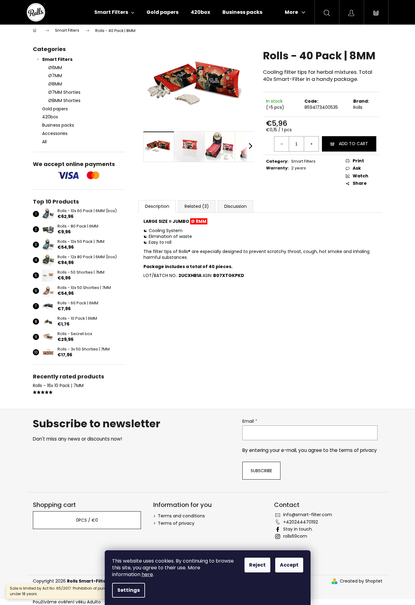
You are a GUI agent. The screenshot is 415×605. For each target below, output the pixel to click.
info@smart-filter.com (307, 515)
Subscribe (261, 471)
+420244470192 (300, 522)
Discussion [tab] (235, 206)
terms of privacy (358, 450)
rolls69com (295, 536)
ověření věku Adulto (79, 602)
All (44, 142)
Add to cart (353, 143)
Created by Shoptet (361, 581)
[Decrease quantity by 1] (281, 143)
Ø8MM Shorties (64, 100)
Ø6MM (55, 68)
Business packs (58, 125)
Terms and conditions (181, 516)
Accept (289, 564)
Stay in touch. (298, 529)
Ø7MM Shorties (64, 92)
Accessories (55, 133)
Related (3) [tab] (197, 206)
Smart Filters (57, 59)
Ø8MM (55, 84)
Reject (257, 564)
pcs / (87, 520)
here (147, 574)
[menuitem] (114, 12)
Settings (128, 590)
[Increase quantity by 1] (311, 143)
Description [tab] (157, 206)
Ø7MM (55, 76)
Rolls (357, 107)
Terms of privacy (176, 523)
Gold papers (55, 109)
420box (50, 117)
